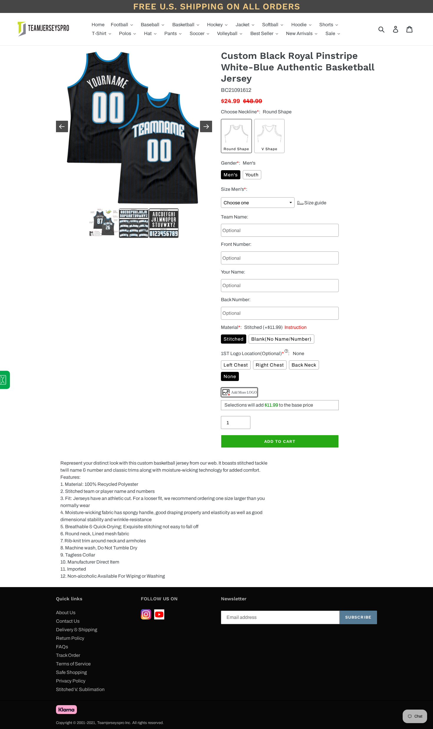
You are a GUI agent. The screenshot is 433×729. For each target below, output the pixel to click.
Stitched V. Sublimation (80, 689)
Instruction (295, 327)
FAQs (62, 646)
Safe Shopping (71, 672)
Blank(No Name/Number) (281, 339)
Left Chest (236, 364)
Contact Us (68, 621)
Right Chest (270, 364)
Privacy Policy (70, 680)
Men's (231, 174)
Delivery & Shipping (76, 629)
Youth (252, 174)
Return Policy (70, 638)
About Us (65, 612)
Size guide (314, 202)
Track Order (68, 655)
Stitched (234, 339)
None (230, 376)
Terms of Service (73, 663)
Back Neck (304, 364)
